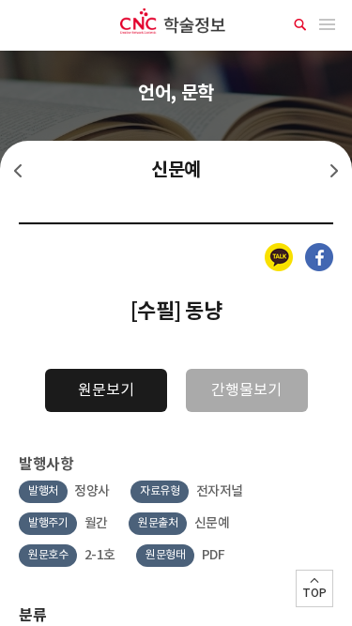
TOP (314, 593)
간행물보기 (246, 390)
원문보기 (106, 390)
